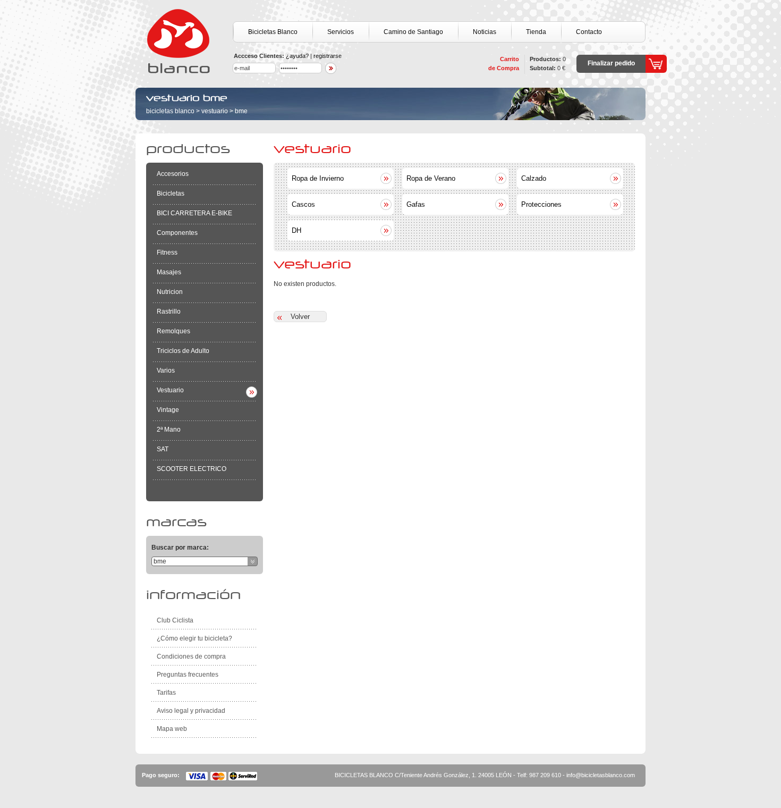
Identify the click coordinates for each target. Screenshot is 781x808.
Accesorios (173, 174)
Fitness (167, 252)
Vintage (168, 410)
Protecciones (541, 204)
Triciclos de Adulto (183, 351)
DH (296, 230)
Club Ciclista (175, 620)
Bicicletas (170, 193)
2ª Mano (169, 429)
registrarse (327, 56)
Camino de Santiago (413, 32)
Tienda (536, 32)
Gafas (415, 204)
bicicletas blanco (170, 111)
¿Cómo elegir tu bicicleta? (194, 638)
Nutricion (170, 292)
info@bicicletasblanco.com (600, 775)
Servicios (340, 32)
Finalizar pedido (611, 63)
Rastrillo (169, 311)
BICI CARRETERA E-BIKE (194, 213)
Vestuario (214, 111)
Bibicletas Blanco (188, 41)
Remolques (173, 331)
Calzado (533, 178)
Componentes (177, 233)
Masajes (169, 272)
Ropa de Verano (430, 178)
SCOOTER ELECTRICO (191, 469)
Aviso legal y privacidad (191, 710)
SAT (162, 449)
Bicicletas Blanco (273, 32)
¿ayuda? (297, 56)
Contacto (589, 32)
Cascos (303, 204)
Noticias (484, 32)
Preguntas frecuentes (187, 674)
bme (241, 111)
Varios (166, 370)
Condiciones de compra (191, 656)
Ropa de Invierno (318, 178)
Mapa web (172, 729)
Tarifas (166, 692)
